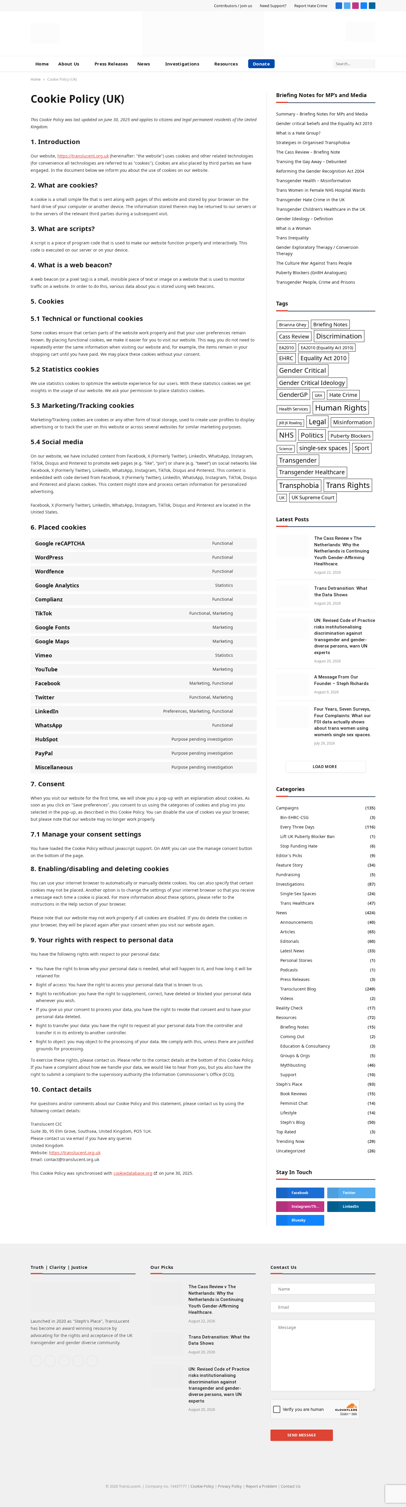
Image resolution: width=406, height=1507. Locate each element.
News (143, 64)
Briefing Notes (330, 324)
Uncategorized (290, 1151)
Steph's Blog (292, 1122)
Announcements (296, 922)
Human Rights (340, 407)
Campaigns (287, 808)
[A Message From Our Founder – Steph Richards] (292, 684)
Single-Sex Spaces (298, 893)
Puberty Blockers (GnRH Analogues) (311, 272)
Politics (312, 435)
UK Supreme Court (313, 497)
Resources (226, 64)
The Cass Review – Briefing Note (308, 152)
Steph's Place (289, 1084)
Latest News (292, 951)
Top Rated (286, 1132)
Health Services (293, 409)
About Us (68, 64)
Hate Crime (343, 394)
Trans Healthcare (297, 903)
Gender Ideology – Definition (304, 218)
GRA (318, 395)
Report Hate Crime (310, 5)
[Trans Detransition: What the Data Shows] (292, 596)
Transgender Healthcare (312, 472)
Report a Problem (261, 1486)
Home (42, 64)
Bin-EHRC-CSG (294, 817)
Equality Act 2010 (323, 358)
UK (281, 497)
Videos (286, 998)
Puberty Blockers (351, 435)
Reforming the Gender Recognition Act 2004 (320, 171)
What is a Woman (293, 228)
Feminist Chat (294, 1103)
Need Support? (273, 5)
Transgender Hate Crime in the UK (310, 199)
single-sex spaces (323, 448)
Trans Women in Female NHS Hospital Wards (320, 190)
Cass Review (294, 336)
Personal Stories (296, 960)
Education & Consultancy (305, 1046)
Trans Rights (348, 485)
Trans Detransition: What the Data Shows (340, 591)
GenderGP (293, 394)
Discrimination (339, 336)
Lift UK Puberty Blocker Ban (307, 836)
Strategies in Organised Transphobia (313, 142)
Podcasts (289, 970)
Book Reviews (293, 1093)
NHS (286, 435)
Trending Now (290, 1141)
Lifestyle (288, 1113)
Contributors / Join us (233, 5)
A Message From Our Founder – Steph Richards (341, 680)
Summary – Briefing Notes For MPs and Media (322, 114)
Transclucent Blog (298, 989)
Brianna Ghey (292, 324)
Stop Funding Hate (298, 846)
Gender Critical (302, 370)
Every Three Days (297, 827)
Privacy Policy (230, 1486)
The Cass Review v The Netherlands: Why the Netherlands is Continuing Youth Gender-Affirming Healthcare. (341, 551)
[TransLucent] (203, 34)
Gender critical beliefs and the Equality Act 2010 (324, 123)
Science (285, 448)
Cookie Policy (202, 1486)
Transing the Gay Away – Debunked (311, 161)
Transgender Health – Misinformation (313, 180)
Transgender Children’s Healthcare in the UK (320, 209)
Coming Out (292, 1036)
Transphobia (299, 485)
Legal (317, 421)
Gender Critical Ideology (312, 383)
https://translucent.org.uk (83, 156)
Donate (261, 64)
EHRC (286, 358)
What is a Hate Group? (298, 133)
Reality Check (289, 1008)
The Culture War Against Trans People (314, 263)
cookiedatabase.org (133, 1173)
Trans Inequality (292, 238)
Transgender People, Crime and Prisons (315, 282)
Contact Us (290, 1486)
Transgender (298, 460)
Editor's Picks (289, 855)
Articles (287, 932)
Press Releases (111, 64)
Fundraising (288, 874)
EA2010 (286, 347)
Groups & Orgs (295, 1055)
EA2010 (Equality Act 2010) (327, 347)
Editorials (289, 941)
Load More (325, 766)
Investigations (182, 64)
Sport (362, 448)
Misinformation (352, 422)
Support (288, 1074)
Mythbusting (293, 1065)
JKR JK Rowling (290, 422)
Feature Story (289, 865)
